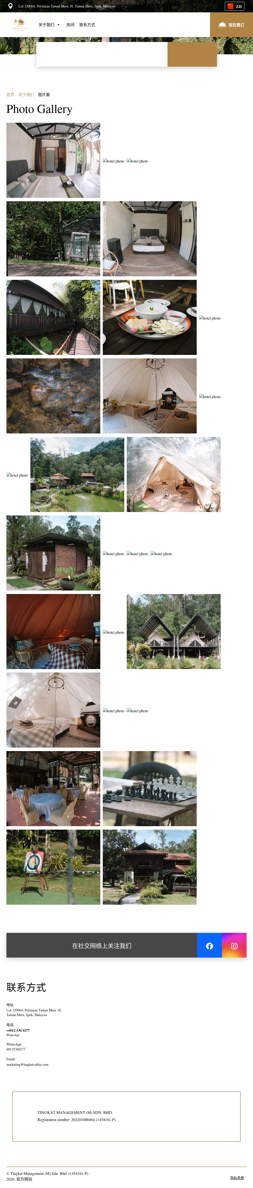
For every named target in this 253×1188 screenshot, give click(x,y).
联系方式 (87, 24)
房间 (70, 24)
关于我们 (26, 94)
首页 (10, 94)
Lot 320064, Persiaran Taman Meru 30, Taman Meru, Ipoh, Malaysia (34, 1012)
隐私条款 (237, 1177)
